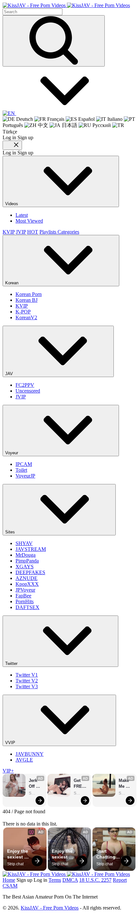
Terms (54, 880)
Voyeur (12, 452)
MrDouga (26, 555)
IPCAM (24, 464)
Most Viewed (29, 221)
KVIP (9, 232)
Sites (10, 532)
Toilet (21, 470)
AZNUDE (26, 578)
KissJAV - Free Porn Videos (50, 908)
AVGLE (24, 760)
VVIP (10, 742)
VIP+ (8, 771)
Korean (12, 282)
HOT (32, 232)
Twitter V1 (27, 675)
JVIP (21, 232)
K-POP (23, 311)
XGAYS (25, 566)
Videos (12, 203)
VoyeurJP (25, 476)
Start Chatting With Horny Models (106, 854)
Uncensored (28, 391)
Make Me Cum (124, 783)
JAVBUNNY (30, 754)
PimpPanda (27, 560)
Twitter (12, 663)
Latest (22, 215)
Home (9, 880)
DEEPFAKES (30, 572)
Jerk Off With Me (34, 783)
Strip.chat (36, 793)
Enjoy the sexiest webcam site (18, 854)
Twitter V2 (27, 680)
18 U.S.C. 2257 (95, 880)
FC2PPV (25, 385)
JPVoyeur (25, 590)
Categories (68, 232)
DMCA (70, 880)
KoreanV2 (26, 317)
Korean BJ (26, 300)
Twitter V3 (27, 686)
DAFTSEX (27, 607)
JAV (9, 373)
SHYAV (24, 543)
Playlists (48, 232)
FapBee (23, 595)
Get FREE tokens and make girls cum (81, 783)
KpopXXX (27, 584)
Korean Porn (29, 294)
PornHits (25, 601)
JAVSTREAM (31, 549)
